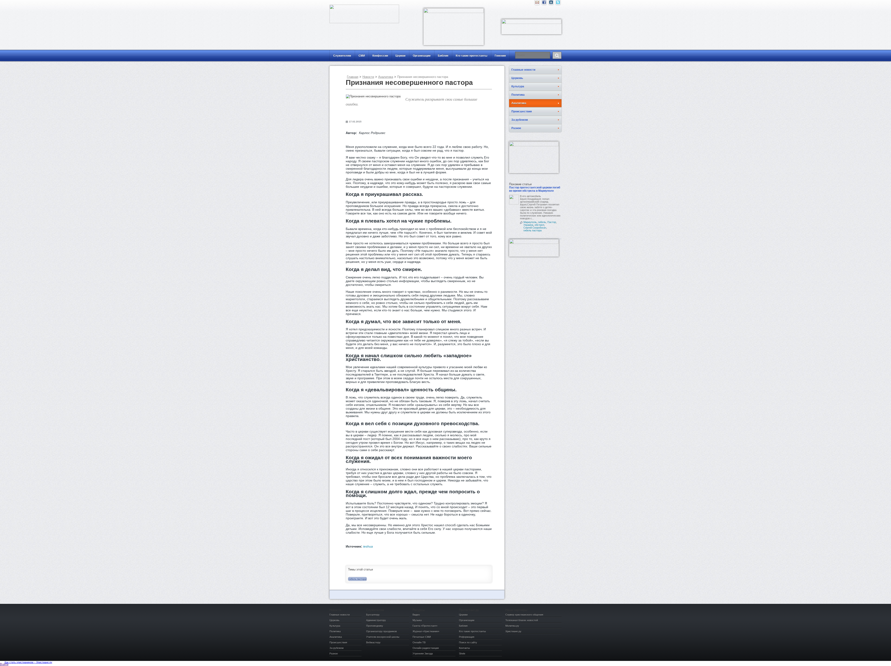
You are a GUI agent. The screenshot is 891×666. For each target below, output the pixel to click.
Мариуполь (530, 222)
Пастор (551, 222)
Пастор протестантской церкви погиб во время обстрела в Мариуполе (534, 189)
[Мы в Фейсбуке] (544, 3)
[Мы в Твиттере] (558, 3)
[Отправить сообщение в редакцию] (537, 3)
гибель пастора (357, 579)
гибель (542, 222)
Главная (352, 77)
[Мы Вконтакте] (551, 3)
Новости (368, 77)
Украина (528, 224)
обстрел (539, 224)
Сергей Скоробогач (534, 227)
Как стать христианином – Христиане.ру (28, 662)
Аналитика (385, 77)
